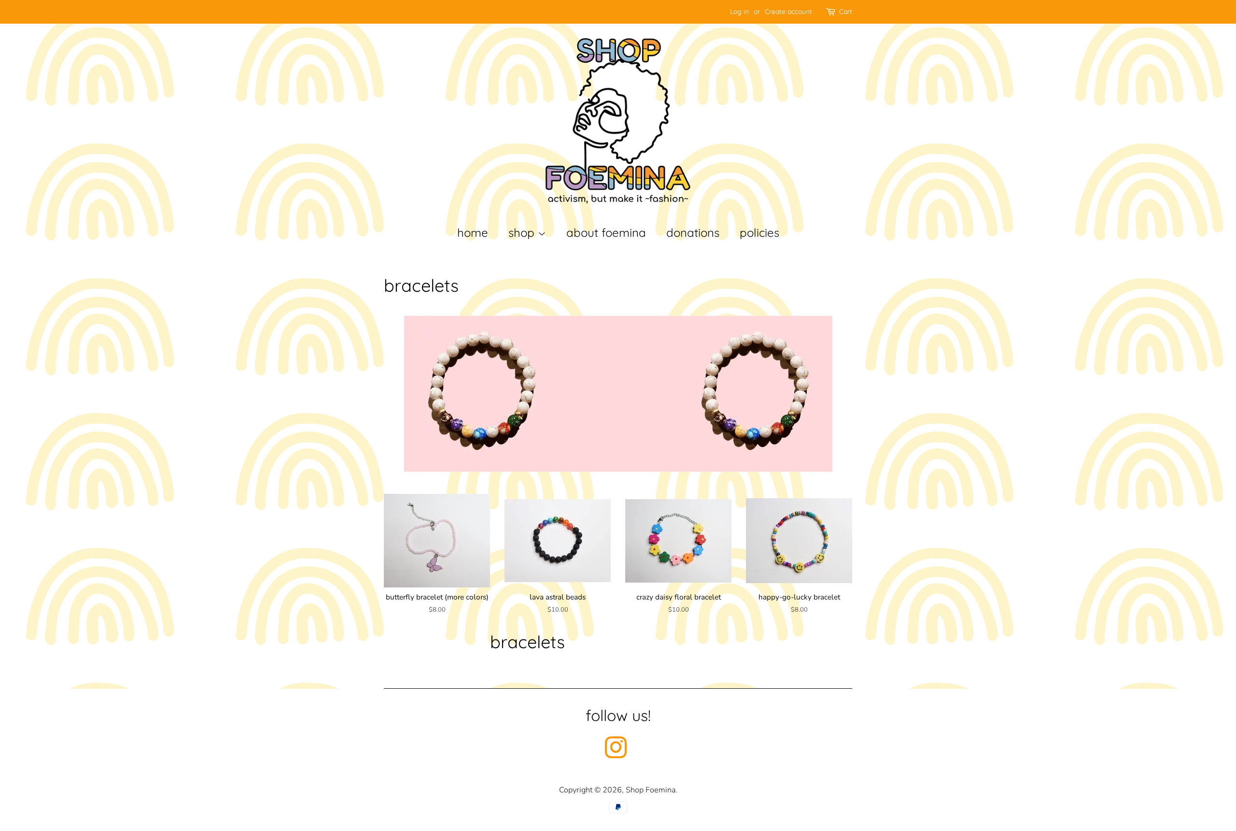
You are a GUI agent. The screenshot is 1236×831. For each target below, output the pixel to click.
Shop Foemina (650, 790)
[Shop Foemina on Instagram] (615, 754)
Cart (845, 11)
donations (692, 232)
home (472, 232)
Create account (788, 11)
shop (523, 232)
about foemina (606, 232)
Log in (739, 11)
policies (759, 232)
